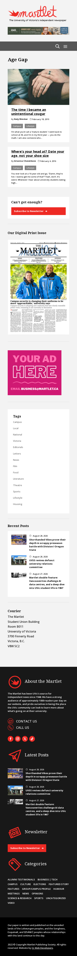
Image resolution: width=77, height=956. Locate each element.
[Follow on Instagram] (18, 739)
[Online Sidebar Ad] (34, 394)
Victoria (17, 440)
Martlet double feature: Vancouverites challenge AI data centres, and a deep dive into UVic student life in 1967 (46, 583)
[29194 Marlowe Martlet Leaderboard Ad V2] (38, 34)
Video (11, 902)
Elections (39, 884)
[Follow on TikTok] (32, 739)
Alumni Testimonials (21, 879)
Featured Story (59, 884)
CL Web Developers (42, 948)
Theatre (17, 485)
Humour (58, 888)
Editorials (18, 447)
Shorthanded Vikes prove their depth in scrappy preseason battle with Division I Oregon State (47, 545)
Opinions (37, 893)
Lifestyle (30, 126)
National (17, 434)
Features (13, 888)
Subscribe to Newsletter (29, 211)
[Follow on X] (25, 739)
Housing (17, 504)
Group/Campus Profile (36, 888)
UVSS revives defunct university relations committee (41, 564)
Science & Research (20, 898)
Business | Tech (47, 879)
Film (15, 466)
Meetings (14, 893)
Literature (18, 478)
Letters (17, 453)
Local (15, 428)
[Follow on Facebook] (10, 739)
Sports (16, 491)
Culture (25, 884)
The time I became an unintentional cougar (28, 111)
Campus (17, 126)
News (16, 459)
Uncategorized (56, 898)
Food (15, 472)
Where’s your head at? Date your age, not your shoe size (37, 153)
